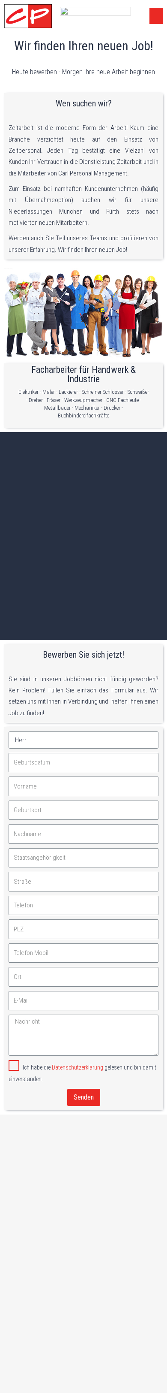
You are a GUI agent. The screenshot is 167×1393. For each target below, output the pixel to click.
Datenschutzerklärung (77, 1067)
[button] (156, 16)
